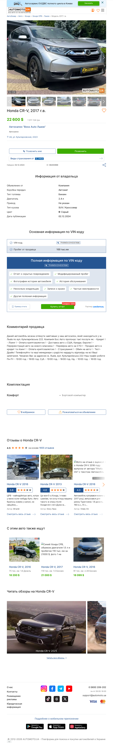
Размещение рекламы (14, 698)
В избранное (27, 412)
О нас (10, 687)
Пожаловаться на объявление (78, 412)
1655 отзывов (46, 447)
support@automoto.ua (94, 695)
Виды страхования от (22, 158)
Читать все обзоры (56, 658)
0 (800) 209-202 (97, 687)
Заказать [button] (88, 3)
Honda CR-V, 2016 (20, 566)
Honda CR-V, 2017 (52, 566)
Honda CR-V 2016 (84, 484)
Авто (20, 16)
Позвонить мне (34, 151)
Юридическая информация (14, 705)
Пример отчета (21, 306)
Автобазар (11, 16)
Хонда (27, 16)
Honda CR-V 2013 (51, 484)
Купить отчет (62, 306)
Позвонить (80, 151)
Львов (46, 16)
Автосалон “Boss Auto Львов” (27, 126)
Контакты (12, 691)
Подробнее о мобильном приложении (56, 718)
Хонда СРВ (37, 16)
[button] (103, 10)
